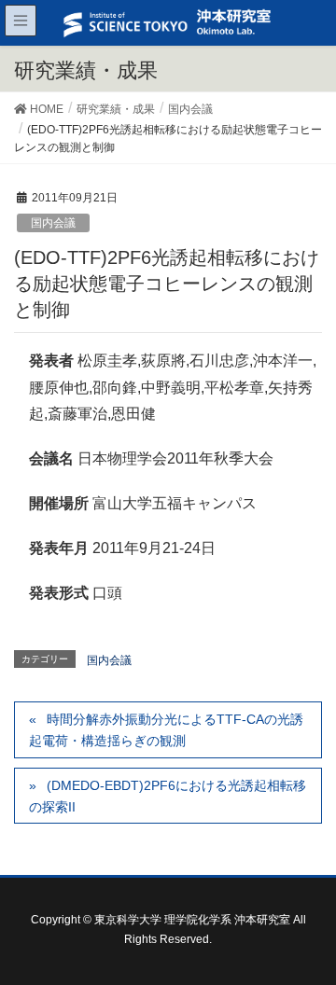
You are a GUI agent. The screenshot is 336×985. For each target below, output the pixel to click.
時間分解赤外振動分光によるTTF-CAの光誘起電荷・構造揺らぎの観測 (166, 730)
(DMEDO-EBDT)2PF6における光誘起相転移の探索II (167, 796)
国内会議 (53, 222)
